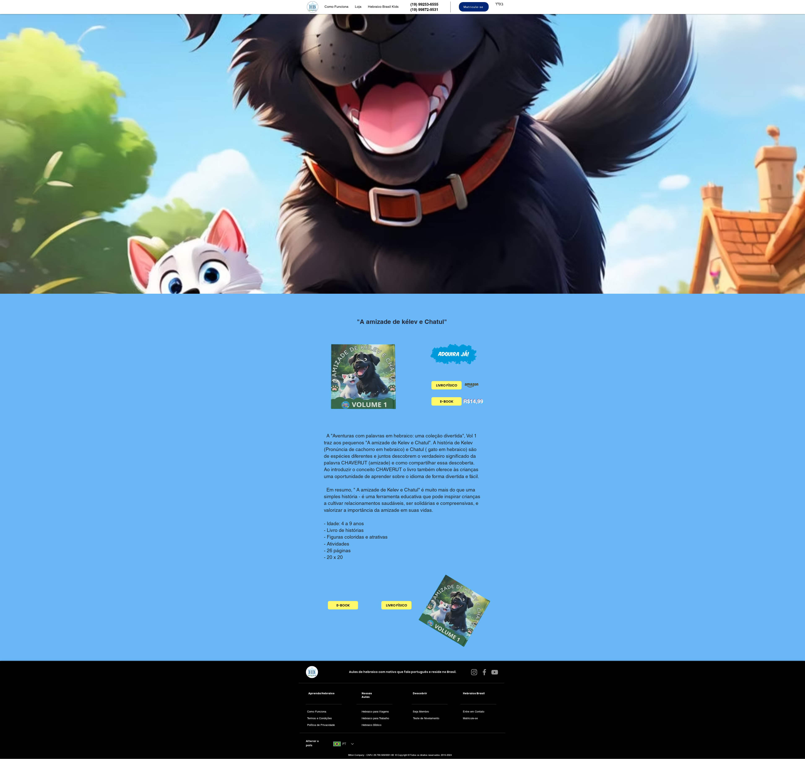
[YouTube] (495, 672)
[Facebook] (484, 672)
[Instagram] (474, 672)
